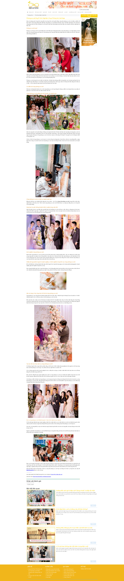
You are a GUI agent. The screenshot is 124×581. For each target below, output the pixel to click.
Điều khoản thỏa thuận (70, 572)
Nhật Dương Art (30, 470)
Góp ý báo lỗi (67, 577)
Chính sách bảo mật (69, 574)
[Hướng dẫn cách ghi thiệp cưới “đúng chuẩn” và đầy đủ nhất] (41, 498)
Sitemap (48, 577)
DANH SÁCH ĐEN (88, 12)
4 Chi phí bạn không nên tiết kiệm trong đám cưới (72, 546)
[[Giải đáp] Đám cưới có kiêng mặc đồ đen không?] (41, 516)
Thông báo (49, 575)
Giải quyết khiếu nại (69, 575)
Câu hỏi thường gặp (51, 572)
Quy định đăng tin (68, 569)
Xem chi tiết (93, 505)
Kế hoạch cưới (38, 12)
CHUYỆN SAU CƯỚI (72, 12)
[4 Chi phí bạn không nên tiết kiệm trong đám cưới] (41, 554)
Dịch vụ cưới (80, 12)
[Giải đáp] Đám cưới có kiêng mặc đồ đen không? (72, 509)
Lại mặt (66, 12)
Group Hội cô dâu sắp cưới (56, 474)
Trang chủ (31, 12)
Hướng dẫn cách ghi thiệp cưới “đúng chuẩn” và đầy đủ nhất (75, 490)
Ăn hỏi (49, 12)
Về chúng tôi (49, 574)
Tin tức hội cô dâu (85, 9)
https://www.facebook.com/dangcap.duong (42, 476)
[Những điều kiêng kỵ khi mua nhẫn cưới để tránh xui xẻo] (41, 535)
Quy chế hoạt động (69, 570)
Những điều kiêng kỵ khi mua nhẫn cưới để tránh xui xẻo (74, 528)
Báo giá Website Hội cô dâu (53, 570)
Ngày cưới (54, 12)
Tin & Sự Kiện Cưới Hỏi (40, 15)
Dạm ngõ (45, 12)
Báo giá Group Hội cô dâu (52, 569)
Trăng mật (60, 12)
